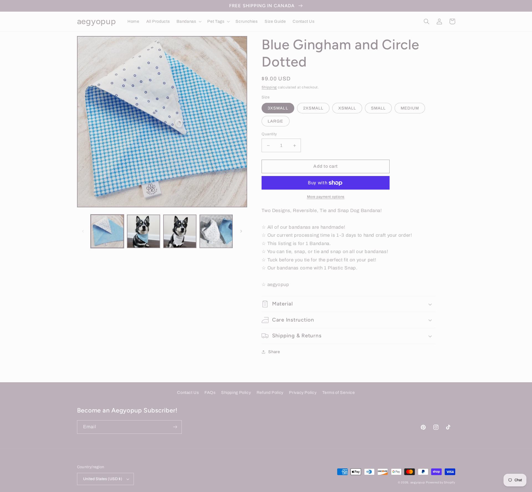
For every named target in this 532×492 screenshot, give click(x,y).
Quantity (269, 134)
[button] (188, 21)
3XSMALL (278, 108)
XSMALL (347, 108)
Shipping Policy (236, 392)
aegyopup (417, 482)
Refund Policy (270, 392)
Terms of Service (338, 392)
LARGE (275, 121)
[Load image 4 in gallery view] (216, 231)
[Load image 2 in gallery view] (143, 231)
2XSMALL (313, 108)
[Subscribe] (174, 427)
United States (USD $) (102, 479)
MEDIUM (410, 108)
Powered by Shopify (440, 482)
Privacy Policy (302, 392)
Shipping (269, 87)
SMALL (378, 108)
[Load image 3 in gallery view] (180, 231)
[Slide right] (241, 231)
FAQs (210, 392)
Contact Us (188, 392)
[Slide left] (83, 231)
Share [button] (274, 352)
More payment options (326, 197)
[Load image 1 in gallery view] (107, 231)
